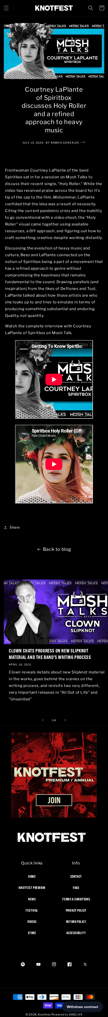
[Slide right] (65, 720)
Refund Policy (76, 922)
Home (32, 876)
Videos (32, 922)
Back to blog (57, 549)
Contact (76, 876)
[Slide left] (42, 720)
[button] (6, 7)
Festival (32, 910)
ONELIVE (75, 1014)
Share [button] (15, 527)
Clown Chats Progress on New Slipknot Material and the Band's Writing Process (50, 654)
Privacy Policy (76, 910)
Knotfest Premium (32, 888)
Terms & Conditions (76, 899)
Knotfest (44, 1014)
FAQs (76, 888)
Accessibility (76, 933)
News (32, 899)
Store (32, 933)
